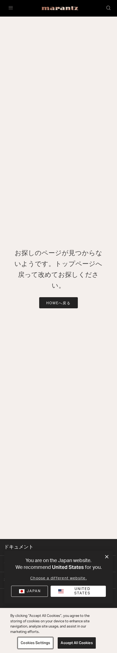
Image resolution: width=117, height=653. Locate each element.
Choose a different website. (58, 578)
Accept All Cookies (77, 643)
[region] (58, 630)
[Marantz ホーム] (60, 8)
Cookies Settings (35, 643)
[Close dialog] (107, 557)
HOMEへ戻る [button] (58, 303)
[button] (108, 8)
